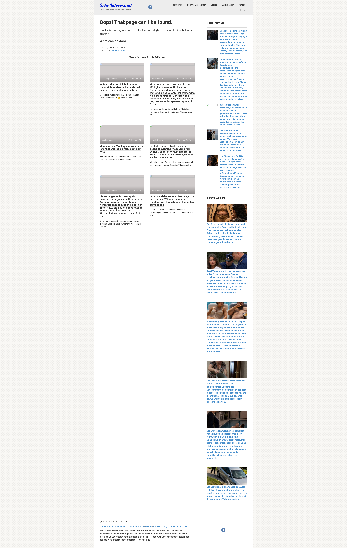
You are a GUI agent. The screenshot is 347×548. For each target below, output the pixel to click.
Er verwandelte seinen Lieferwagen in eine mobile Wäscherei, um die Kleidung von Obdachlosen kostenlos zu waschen (172, 201)
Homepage (118, 50)
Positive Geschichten (196, 5)
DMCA (148, 526)
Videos (214, 5)
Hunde (242, 10)
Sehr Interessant (116, 5)
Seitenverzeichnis (178, 526)
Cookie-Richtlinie (135, 526)
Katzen (242, 5)
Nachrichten (176, 5)
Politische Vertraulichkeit (112, 526)
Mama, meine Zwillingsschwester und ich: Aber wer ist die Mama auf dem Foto (122, 149)
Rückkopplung (160, 526)
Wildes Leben (228, 5)
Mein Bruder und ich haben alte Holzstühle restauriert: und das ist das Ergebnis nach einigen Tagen (120, 87)
